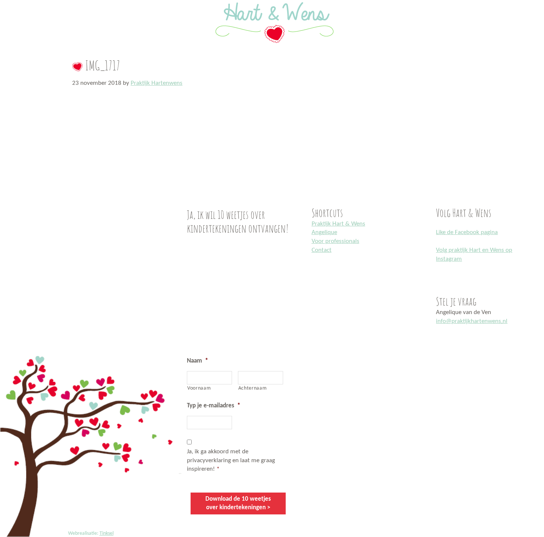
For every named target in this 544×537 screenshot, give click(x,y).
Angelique (324, 232)
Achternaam (252, 388)
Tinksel (107, 533)
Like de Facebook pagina (467, 232)
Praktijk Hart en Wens (8, 1)
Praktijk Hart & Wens (338, 224)
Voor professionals (335, 241)
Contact (322, 250)
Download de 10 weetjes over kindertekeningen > (238, 503)
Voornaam (199, 388)
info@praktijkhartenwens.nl (471, 321)
